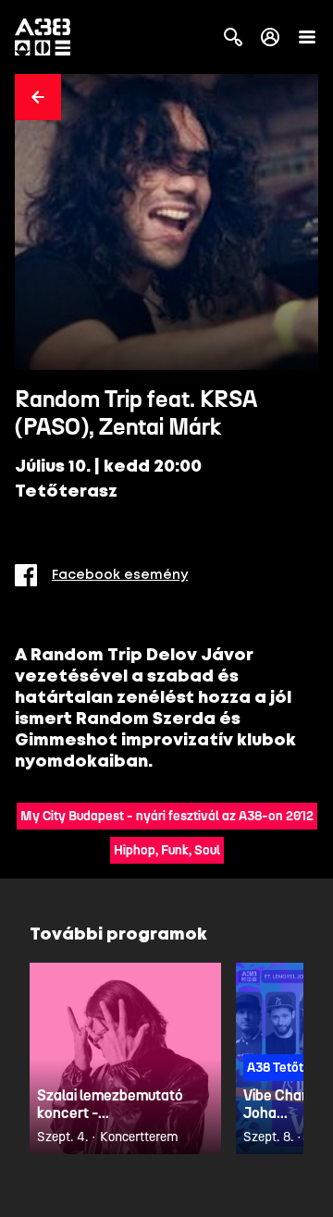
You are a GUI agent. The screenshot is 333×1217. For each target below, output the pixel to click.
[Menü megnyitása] (307, 37)
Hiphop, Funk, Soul (167, 850)
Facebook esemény (120, 575)
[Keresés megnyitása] (233, 37)
